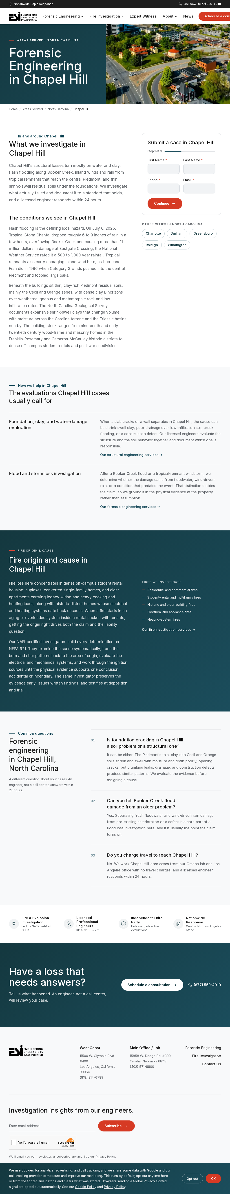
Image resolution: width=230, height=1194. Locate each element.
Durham (177, 233)
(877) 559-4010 (207, 985)
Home (13, 109)
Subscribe (113, 1126)
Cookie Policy (85, 1187)
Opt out (192, 1179)
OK (213, 1179)
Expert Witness (143, 16)
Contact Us (211, 1064)
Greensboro (203, 233)
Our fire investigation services (168, 629)
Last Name (193, 160)
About (168, 16)
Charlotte (153, 233)
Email (188, 180)
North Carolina (58, 109)
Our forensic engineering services (130, 507)
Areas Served (32, 109)
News (188, 16)
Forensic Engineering (61, 16)
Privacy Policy (105, 1156)
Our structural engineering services (131, 455)
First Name (157, 160)
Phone (154, 180)
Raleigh (152, 245)
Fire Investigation (105, 16)
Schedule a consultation (149, 985)
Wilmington (177, 245)
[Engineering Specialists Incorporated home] (23, 16)
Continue (161, 203)
